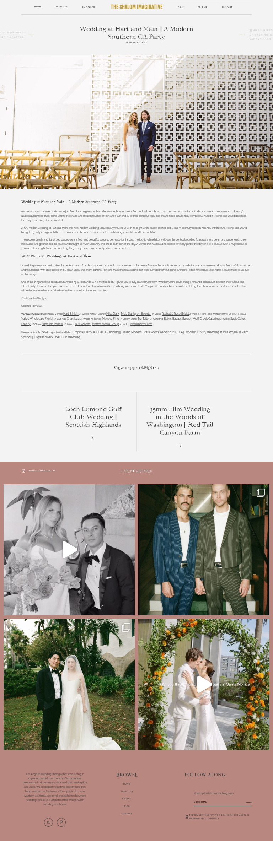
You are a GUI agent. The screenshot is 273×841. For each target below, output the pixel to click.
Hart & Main (71, 314)
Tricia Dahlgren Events (136, 314)
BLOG (127, 806)
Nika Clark (112, 314)
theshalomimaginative (41, 471)
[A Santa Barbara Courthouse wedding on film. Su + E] (69, 684)
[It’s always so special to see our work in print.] (69, 549)
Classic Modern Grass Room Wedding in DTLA (152, 332)
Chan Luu (73, 318)
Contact (227, 7)
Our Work (88, 7)
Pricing (203, 7)
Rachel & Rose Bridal (175, 314)
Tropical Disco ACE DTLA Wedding (96, 332)
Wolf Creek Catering (206, 318)
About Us (62, 7)
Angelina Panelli (52, 324)
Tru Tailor (144, 318)
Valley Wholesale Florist (37, 318)
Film (180, 7)
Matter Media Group (105, 324)
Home (37, 7)
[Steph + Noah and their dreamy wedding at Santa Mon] (203, 684)
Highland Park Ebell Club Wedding (57, 337)
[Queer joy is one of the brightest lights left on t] (203, 549)
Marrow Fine (110, 318)
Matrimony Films (141, 324)
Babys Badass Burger (178, 318)
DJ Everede (83, 324)
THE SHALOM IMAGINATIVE (136, 7)
